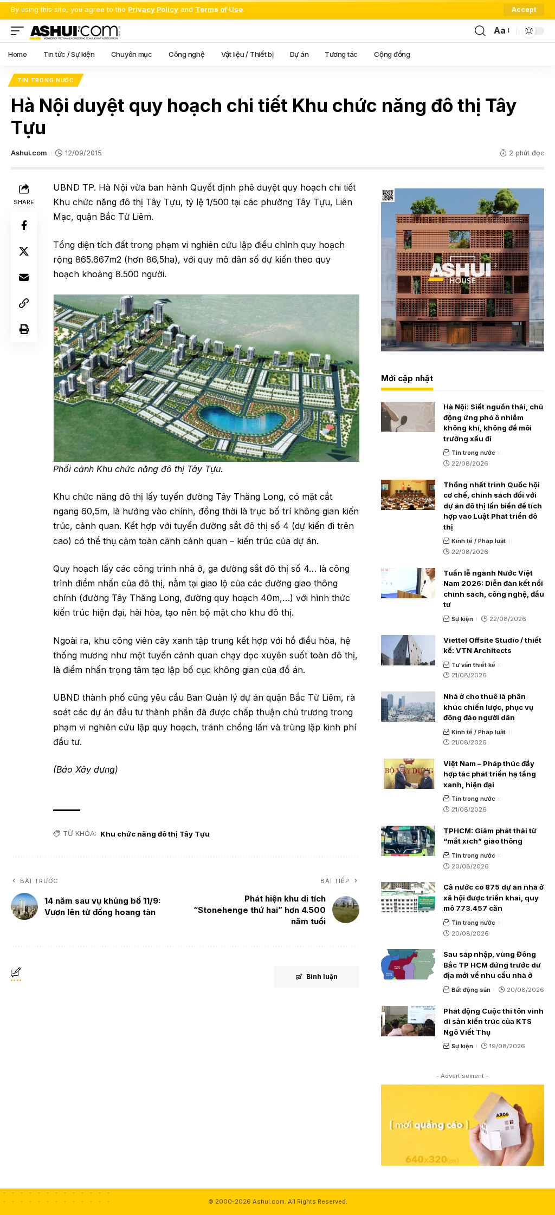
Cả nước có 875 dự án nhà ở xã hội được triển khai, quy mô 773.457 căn (493, 897)
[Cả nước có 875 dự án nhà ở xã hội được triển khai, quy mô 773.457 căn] (408, 897)
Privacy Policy (153, 9)
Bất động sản (471, 990)
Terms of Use (219, 9)
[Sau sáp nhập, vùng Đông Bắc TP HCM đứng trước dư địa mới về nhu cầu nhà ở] (408, 964)
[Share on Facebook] (24, 225)
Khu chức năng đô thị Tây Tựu (155, 833)
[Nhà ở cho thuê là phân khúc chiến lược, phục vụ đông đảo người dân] (408, 706)
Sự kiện (462, 619)
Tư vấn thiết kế (473, 665)
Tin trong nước (45, 80)
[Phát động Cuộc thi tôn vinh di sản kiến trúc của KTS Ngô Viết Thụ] (408, 1021)
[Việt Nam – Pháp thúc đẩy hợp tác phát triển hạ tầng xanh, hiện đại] (408, 774)
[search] (480, 31)
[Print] (24, 329)
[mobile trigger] (20, 30)
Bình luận (322, 976)
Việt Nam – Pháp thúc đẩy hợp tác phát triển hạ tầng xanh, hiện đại (489, 774)
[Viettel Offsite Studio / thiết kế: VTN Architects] (408, 650)
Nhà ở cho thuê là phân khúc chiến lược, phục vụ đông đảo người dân (488, 707)
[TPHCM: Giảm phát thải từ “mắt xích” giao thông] (408, 841)
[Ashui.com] (74, 30)
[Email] (24, 277)
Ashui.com (29, 153)
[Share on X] (24, 251)
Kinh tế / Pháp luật (478, 541)
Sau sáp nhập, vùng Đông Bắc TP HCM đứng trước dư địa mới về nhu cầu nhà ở (492, 964)
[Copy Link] (24, 303)
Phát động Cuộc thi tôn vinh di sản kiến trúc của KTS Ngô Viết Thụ (493, 1021)
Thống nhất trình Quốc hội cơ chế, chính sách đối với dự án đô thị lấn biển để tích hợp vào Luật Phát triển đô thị (492, 505)
